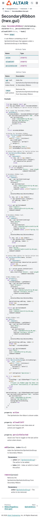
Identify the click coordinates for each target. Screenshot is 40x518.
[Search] (32, 3)
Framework (23, 8)
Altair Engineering (14, 515)
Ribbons (7, 11)
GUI (31, 8)
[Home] (3, 9)
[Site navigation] (3, 3)
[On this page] (37, 3)
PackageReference (12, 8)
